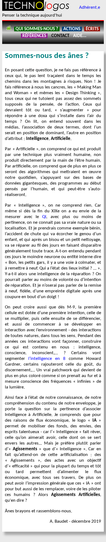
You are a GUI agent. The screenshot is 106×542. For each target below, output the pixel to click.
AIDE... (79, 35)
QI (44, 217)
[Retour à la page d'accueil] (8, 29)
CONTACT (60, 35)
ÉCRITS (92, 29)
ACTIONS (71, 29)
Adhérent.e (89, 7)
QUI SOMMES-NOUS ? (36, 29)
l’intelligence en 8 (47, 358)
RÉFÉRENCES (34, 35)
